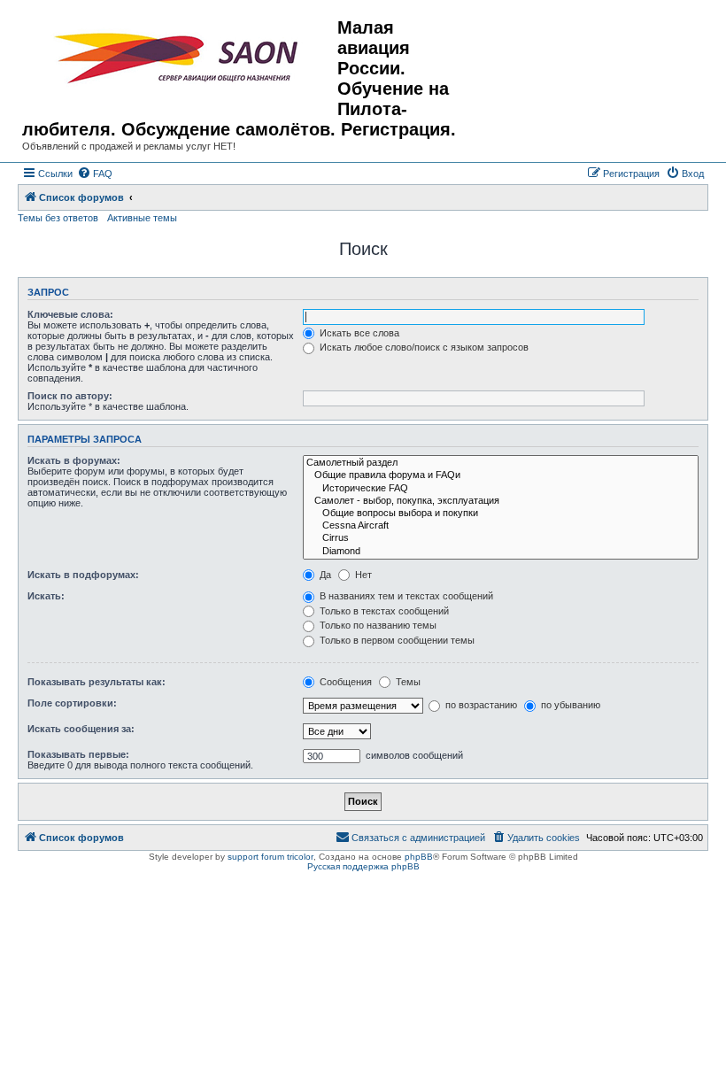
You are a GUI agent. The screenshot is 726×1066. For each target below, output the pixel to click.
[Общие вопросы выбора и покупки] (501, 513)
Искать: (46, 596)
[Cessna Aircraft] (501, 526)
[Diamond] (501, 551)
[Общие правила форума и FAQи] (501, 475)
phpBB (419, 856)
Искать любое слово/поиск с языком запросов (423, 347)
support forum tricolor (270, 856)
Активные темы (142, 217)
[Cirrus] (501, 538)
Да (324, 574)
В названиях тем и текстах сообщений (405, 596)
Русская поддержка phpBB (363, 866)
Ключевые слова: (70, 314)
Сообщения (344, 681)
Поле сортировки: (72, 703)
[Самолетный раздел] (501, 463)
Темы (407, 681)
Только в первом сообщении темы (396, 640)
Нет (362, 574)
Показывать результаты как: (96, 681)
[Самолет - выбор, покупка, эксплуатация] (501, 501)
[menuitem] (94, 173)
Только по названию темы (376, 625)
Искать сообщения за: (81, 728)
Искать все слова (358, 333)
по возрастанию (480, 704)
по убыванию (569, 704)
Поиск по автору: (69, 395)
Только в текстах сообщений (383, 611)
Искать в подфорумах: (83, 574)
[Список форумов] (179, 58)
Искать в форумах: (73, 460)
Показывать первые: (78, 754)
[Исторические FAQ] (501, 489)
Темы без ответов (58, 217)
